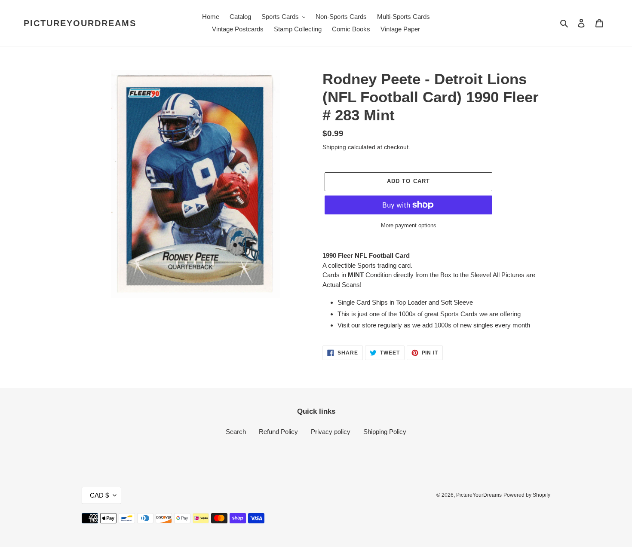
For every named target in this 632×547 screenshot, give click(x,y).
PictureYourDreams (80, 23)
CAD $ (99, 495)
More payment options (408, 225)
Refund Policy (278, 431)
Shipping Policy (384, 431)
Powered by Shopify (526, 495)
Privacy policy (330, 431)
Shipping (334, 147)
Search (236, 431)
